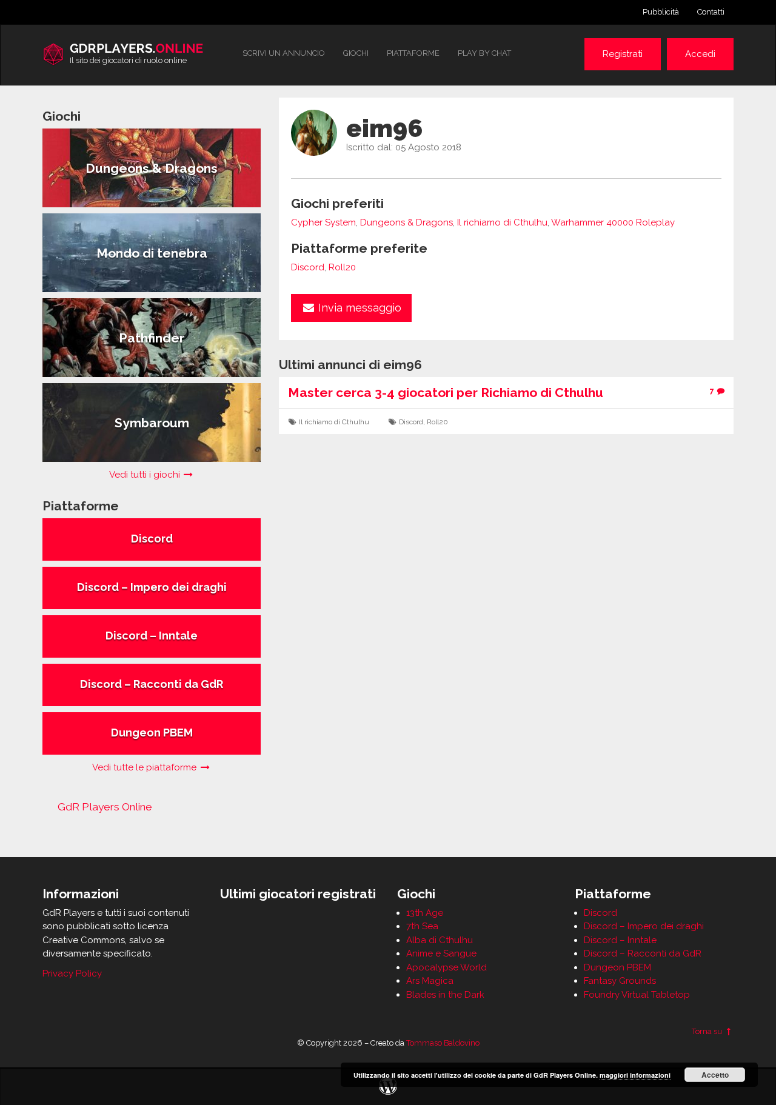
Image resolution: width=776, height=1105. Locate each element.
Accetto (715, 1074)
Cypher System (323, 222)
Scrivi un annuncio (283, 53)
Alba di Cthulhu (439, 940)
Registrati (623, 53)
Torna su (708, 1031)
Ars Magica (429, 980)
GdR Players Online (105, 807)
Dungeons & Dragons (406, 222)
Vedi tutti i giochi (145, 474)
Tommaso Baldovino (443, 1042)
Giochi (356, 53)
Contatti (710, 11)
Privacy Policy (72, 973)
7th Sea (422, 926)
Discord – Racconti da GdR (642, 953)
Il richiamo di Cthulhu (502, 222)
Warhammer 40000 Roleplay (613, 222)
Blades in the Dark (445, 994)
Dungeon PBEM (617, 967)
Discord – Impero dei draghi (644, 926)
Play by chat (484, 53)
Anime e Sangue (441, 953)
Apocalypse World (446, 967)
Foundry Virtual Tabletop (637, 994)
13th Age (424, 912)
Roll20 (342, 267)
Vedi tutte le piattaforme (145, 767)
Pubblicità (661, 11)
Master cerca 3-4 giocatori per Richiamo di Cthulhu (445, 392)
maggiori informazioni (635, 1075)
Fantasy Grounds (620, 980)
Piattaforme (413, 53)
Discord (307, 267)
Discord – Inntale (620, 940)
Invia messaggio (358, 307)
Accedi (700, 53)
